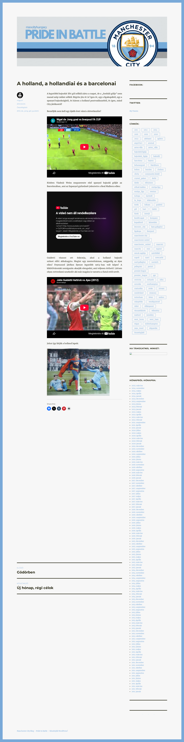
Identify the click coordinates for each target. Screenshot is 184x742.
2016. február (137, 536)
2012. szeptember (138, 639)
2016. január (136, 539)
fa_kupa (137, 200)
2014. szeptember (138, 578)
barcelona (138, 161)
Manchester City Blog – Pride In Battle (32, 731)
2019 (146, 134)
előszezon (149, 183)
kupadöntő (138, 222)
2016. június (136, 525)
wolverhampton (151, 324)
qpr (154, 275)
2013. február (137, 626)
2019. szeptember (139, 454)
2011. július (136, 676)
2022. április (136, 415)
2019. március (137, 462)
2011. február (137, 689)
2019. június (136, 459)
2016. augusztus (138, 520)
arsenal (151, 143)
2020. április (136, 436)
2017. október (137, 486)
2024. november (138, 388)
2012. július (136, 644)
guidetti (35, 111)
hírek (136, 214)
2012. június (136, 647)
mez (148, 249)
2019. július (136, 457)
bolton (137, 170)
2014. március (137, 591)
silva (161, 280)
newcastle (159, 258)
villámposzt (149, 306)
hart (144, 209)
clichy (136, 174)
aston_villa (152, 147)
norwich (155, 262)
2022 (136, 139)
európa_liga (139, 192)
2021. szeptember (138, 422)
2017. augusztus (138, 491)
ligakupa (137, 231)
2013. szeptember (138, 607)
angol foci (138, 143)
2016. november (138, 512)
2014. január (136, 597)
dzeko (136, 183)
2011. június (136, 678)
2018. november (138, 465)
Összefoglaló (22, 107)
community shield (152, 174)
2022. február (137, 420)
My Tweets (134, 111)
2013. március (137, 623)
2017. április (136, 499)
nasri (147, 258)
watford (137, 315)
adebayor (147, 139)
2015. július (136, 552)
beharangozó (139, 165)
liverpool (150, 231)
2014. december (138, 570)
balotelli (156, 156)
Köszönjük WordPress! (59, 731)
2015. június (136, 554)
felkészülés (151, 200)
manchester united (141, 240)
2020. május (136, 433)
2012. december (138, 631)
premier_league (140, 275)
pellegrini (138, 267)
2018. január (136, 478)
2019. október (137, 451)
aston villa (138, 147)
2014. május (136, 586)
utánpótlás (138, 302)
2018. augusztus (138, 470)
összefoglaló (139, 333)
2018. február (137, 475)
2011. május (136, 681)
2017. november (138, 483)
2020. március (137, 438)
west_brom (139, 319)
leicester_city (139, 227)
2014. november (138, 573)
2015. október (137, 544)
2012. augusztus (138, 641)
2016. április (136, 531)
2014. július (136, 583)
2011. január (136, 692)
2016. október (137, 515)
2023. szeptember (139, 401)
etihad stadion (140, 187)
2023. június (136, 404)
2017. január (136, 507)
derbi (154, 178)
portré (150, 267)
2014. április (136, 589)
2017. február (137, 504)
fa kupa (137, 196)
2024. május (136, 391)
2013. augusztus (138, 610)
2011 (136, 130)
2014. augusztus (138, 581)
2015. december (138, 541)
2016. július (136, 523)
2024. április (136, 393)
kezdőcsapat (139, 218)
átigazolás (153, 328)
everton (153, 192)
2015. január (136, 568)
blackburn (155, 165)
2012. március (137, 655)
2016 (136, 134)
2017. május (136, 496)
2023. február (137, 407)
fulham (147, 205)
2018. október (137, 467)
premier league (140, 271)
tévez (151, 297)
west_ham (154, 319)
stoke (150, 288)
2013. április (136, 620)
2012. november (138, 633)
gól (30, 111)
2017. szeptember (138, 488)
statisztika (138, 288)
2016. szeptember (139, 517)
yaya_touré (138, 328)
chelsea (160, 170)
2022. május (136, 412)
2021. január (136, 428)
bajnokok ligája (140, 152)
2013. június (136, 615)
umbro (161, 297)
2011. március (137, 686)
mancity (137, 249)
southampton (152, 284)
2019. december (138, 446)
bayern (151, 161)
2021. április (136, 425)
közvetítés (153, 222)
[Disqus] (69, 459)
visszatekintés (140, 311)
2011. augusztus (138, 673)
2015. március (137, 562)
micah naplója (140, 253)
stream (161, 288)
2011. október (137, 668)
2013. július (136, 612)
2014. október (137, 575)
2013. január (136, 628)
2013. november (138, 602)
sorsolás (137, 284)
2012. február (137, 657)
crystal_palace (140, 178)
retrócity (137, 280)
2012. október (137, 636)
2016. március (137, 533)
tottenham (138, 297)
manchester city (140, 236)
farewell (149, 196)
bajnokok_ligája (140, 156)
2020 (156, 134)
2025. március (137, 386)
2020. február (137, 441)
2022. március (137, 417)
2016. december (138, 510)
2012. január (136, 660)
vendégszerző (154, 302)
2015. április (136, 560)
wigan (136, 324)
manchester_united (142, 244)
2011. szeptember (138, 670)
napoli (136, 258)
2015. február (137, 565)
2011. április (136, 684)
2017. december (138, 481)
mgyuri (20, 100)
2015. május (136, 557)
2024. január (136, 396)
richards (150, 280)
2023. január (136, 409)
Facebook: (136, 85)
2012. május (136, 649)
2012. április (136, 652)
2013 (155, 130)
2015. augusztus (138, 549)
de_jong (24, 111)
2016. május (136, 528)
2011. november (138, 665)
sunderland (138, 293)
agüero (160, 139)
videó (136, 306)
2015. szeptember (138, 546)
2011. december (138, 662)
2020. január (136, 444)
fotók (136, 205)
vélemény (155, 311)
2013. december (138, 599)
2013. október (137, 604)
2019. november (138, 449)
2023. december (138, 399)
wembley (150, 315)
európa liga (156, 187)
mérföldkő (155, 253)
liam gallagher (157, 227)
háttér (154, 209)
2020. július (136, 430)
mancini (159, 244)
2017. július (136, 494)
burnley (148, 170)
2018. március (137, 473)
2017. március (137, 502)
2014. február (137, 594)
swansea (152, 293)
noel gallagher (140, 262)
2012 (18, 111)
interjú (147, 214)
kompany (154, 218)
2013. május (136, 618)
